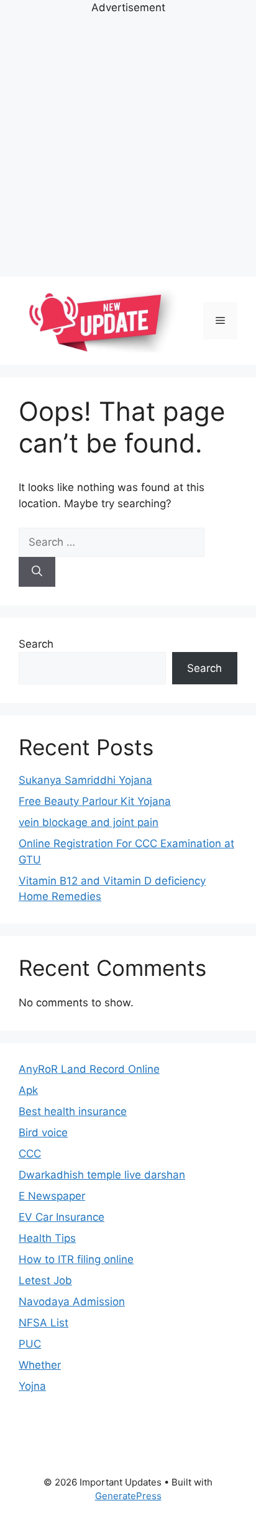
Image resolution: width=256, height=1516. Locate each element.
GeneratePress (128, 1496)
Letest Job (45, 1280)
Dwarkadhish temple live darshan (102, 1175)
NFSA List (43, 1322)
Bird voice (43, 1132)
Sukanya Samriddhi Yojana (85, 780)
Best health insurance (73, 1111)
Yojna (32, 1386)
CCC (30, 1153)
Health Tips (47, 1238)
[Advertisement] (128, 144)
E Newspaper (52, 1196)
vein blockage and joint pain (88, 822)
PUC (30, 1344)
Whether (40, 1365)
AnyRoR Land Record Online (89, 1069)
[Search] (37, 572)
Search (36, 644)
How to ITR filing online (76, 1259)
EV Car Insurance (61, 1217)
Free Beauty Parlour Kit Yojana (95, 801)
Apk (28, 1090)
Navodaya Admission (72, 1301)
